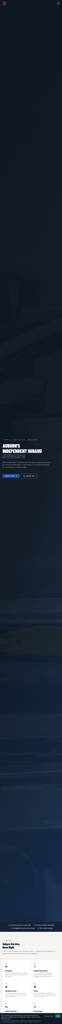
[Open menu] (58, 3)
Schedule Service (10, 476)
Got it (58, 1016)
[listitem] (17, 970)
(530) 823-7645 (30, 476)
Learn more (7, 1018)
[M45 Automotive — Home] (17, 3)
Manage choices (49, 1016)
